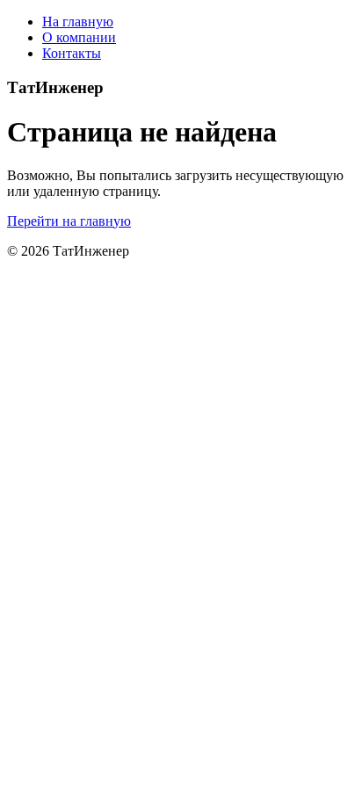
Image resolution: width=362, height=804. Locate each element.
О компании (79, 37)
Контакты (71, 53)
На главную (77, 21)
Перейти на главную (69, 221)
